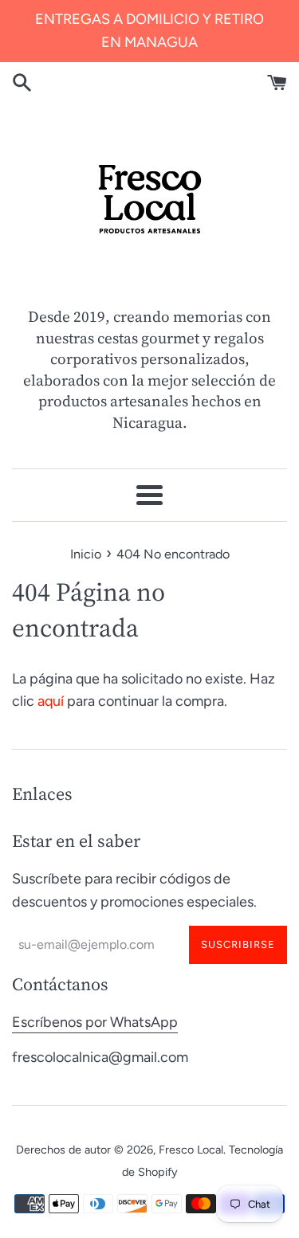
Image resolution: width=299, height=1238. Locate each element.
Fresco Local (191, 1149)
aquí (50, 701)
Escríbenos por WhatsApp (95, 1022)
